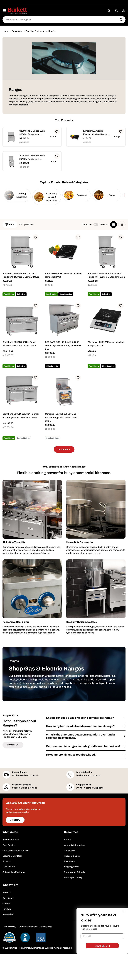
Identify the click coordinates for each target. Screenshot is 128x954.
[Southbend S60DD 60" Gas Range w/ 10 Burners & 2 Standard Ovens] (21, 320)
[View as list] (122, 224)
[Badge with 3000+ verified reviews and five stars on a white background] (9, 937)
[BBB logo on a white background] (25, 937)
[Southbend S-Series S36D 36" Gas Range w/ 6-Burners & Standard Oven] (11, 136)
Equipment (17, 31)
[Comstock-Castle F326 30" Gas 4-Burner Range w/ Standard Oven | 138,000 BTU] (64, 392)
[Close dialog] (124, 911)
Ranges (52, 31)
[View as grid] (113, 224)
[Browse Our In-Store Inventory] (109, 10)
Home (5, 31)
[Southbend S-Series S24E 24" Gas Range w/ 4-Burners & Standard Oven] (11, 161)
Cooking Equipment (35, 31)
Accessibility (46, 927)
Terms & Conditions (27, 927)
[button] (57, 132)
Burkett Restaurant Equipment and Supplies (31, 948)
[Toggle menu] (4, 10)
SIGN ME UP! (102, 945)
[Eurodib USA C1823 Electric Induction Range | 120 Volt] (75, 136)
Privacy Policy (9, 927)
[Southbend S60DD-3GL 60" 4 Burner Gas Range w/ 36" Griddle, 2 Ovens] (21, 392)
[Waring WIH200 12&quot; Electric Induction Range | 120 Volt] (107, 320)
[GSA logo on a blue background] (41, 937)
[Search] (121, 19)
